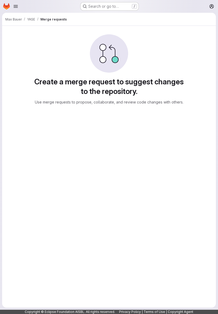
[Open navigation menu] (15, 6)
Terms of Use (154, 312)
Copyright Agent (180, 312)
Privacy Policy (130, 312)
